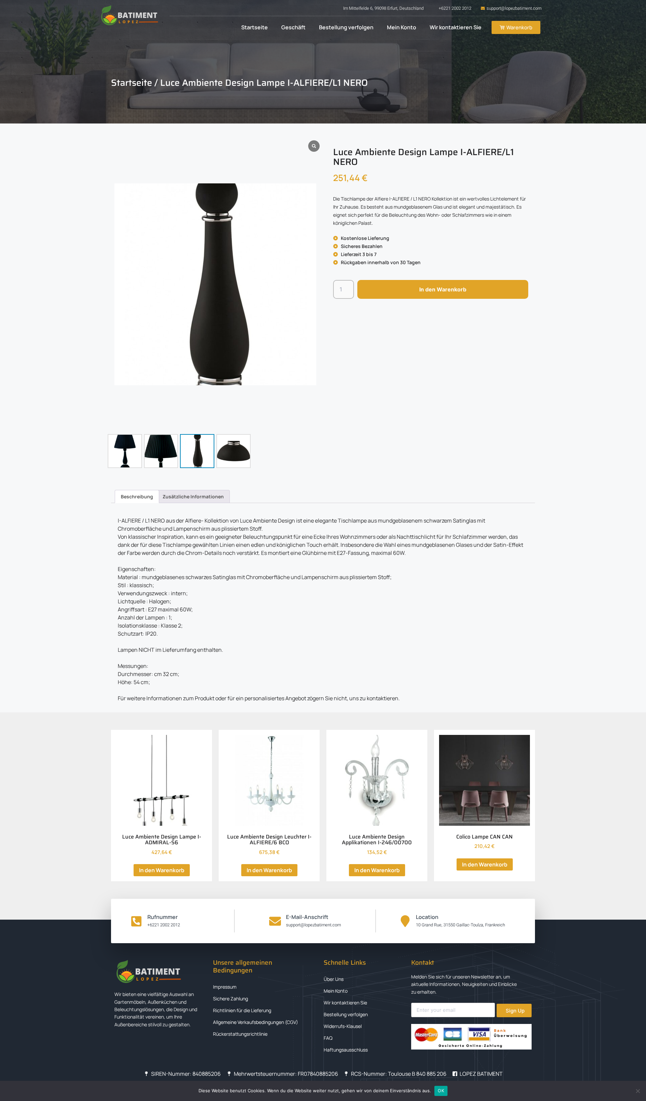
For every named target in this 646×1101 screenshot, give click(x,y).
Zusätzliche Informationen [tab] (193, 496)
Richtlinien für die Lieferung (242, 1010)
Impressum (225, 987)
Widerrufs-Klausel (343, 1026)
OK (441, 1090)
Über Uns (334, 979)
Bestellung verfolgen (346, 27)
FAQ (328, 1038)
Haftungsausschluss (346, 1049)
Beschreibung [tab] (137, 496)
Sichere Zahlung (230, 998)
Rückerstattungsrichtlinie (240, 1034)
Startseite (254, 27)
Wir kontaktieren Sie (455, 27)
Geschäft (293, 27)
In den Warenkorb (442, 289)
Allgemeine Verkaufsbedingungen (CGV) (255, 1022)
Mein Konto (401, 27)
